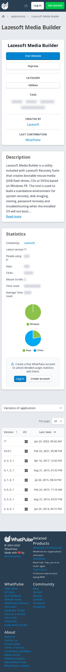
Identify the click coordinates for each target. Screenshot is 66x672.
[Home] (3, 16)
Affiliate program (14, 658)
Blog (36, 588)
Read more (13, 216)
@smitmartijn (12, 556)
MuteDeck (39, 558)
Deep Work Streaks (15, 625)
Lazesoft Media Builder (45, 16)
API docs (9, 592)
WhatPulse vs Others (17, 665)
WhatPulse (33, 140)
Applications (18, 16)
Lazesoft (33, 124)
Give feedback (12, 595)
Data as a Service (14, 614)
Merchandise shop (15, 662)
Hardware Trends (14, 610)
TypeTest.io (40, 569)
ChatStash (10, 621)
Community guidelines (17, 651)
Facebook (39, 603)
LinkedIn (38, 599)
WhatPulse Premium (16, 603)
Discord (37, 592)
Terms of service (14, 647)
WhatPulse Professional (47, 547)
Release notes (12, 599)
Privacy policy (12, 644)
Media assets (12, 655)
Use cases (10, 606)
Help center (11, 588)
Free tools (10, 617)
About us (9, 636)
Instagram (39, 606)
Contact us (11, 640)
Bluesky (37, 595)
